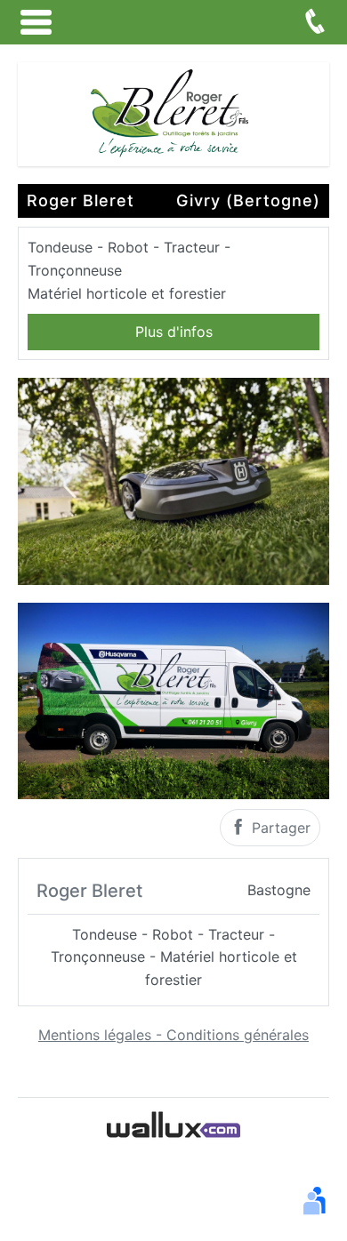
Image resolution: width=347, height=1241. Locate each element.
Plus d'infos (174, 331)
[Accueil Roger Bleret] (173, 113)
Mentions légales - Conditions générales (173, 1035)
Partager (279, 828)
